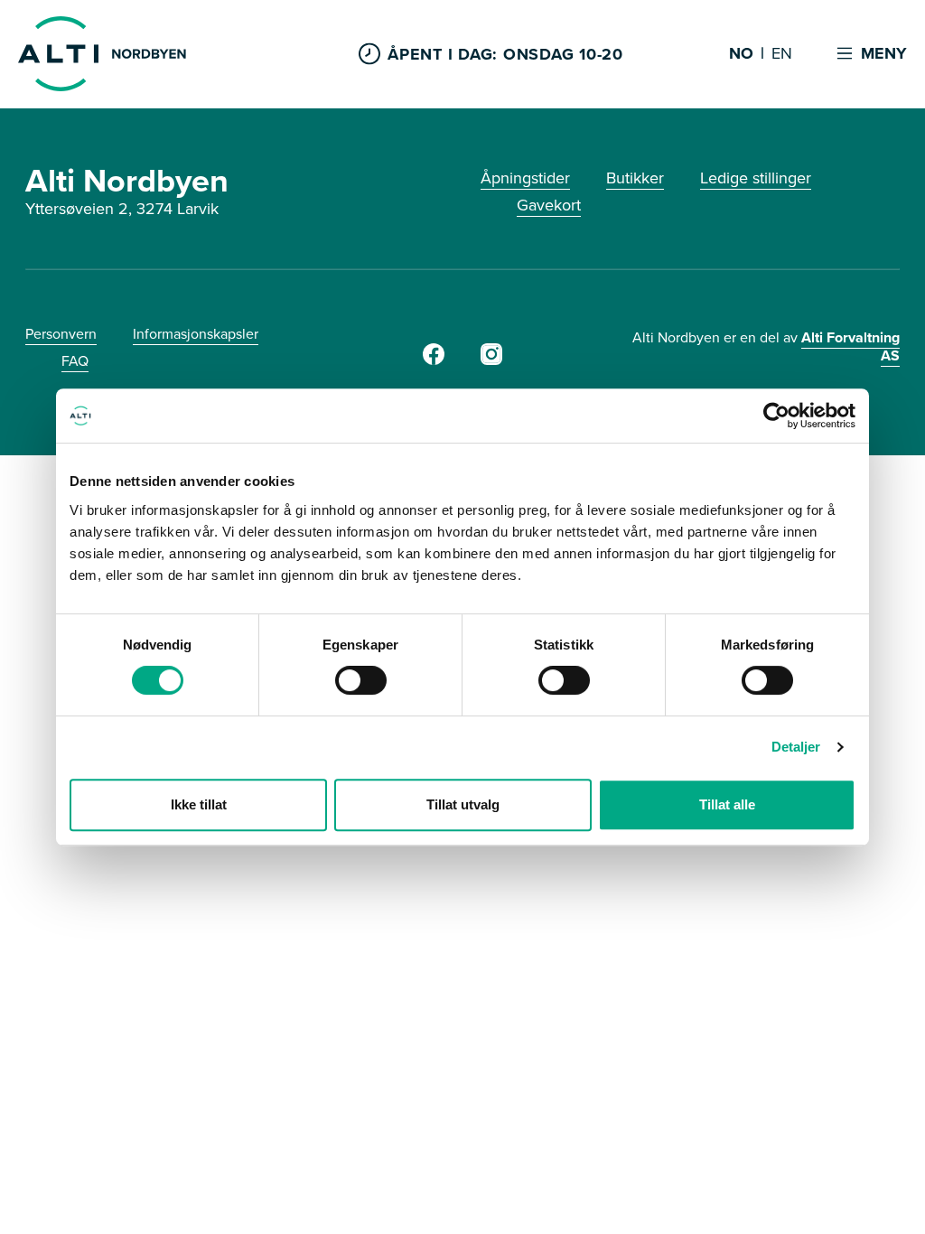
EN (781, 54)
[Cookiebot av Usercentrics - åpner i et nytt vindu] (776, 415)
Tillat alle (727, 804)
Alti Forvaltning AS (850, 346)
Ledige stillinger (755, 178)
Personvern (61, 333)
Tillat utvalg (463, 804)
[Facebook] (433, 359)
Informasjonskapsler (195, 333)
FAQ (75, 361)
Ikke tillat (199, 804)
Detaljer (796, 746)
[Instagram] (491, 359)
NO (741, 54)
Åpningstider (525, 178)
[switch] (361, 680)
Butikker (635, 178)
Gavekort (549, 205)
